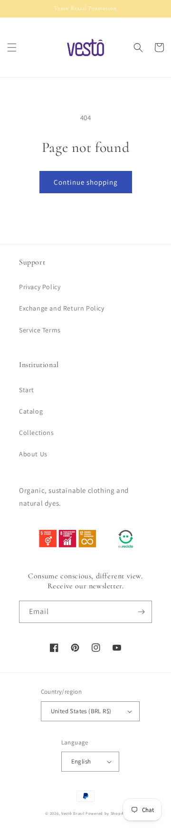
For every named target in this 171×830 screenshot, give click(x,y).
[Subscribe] (141, 612)
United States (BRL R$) (81, 711)
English (81, 761)
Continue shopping (86, 182)
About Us (33, 454)
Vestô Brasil (72, 813)
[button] (11, 47)
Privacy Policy (39, 287)
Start (26, 390)
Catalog (31, 411)
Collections (36, 432)
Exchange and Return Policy (61, 308)
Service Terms (40, 330)
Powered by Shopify (106, 813)
